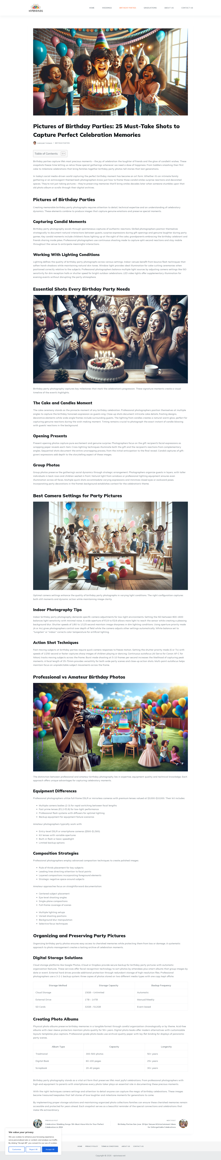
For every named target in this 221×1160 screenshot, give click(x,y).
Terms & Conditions (109, 1146)
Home (91, 8)
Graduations (150, 8)
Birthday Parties (127, 8)
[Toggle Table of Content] (62, 153)
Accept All (50, 1149)
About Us (169, 8)
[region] (33, 1141)
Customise (16, 1149)
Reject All (33, 1149)
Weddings (107, 8)
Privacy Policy (91, 1146)
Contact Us (187, 8)
